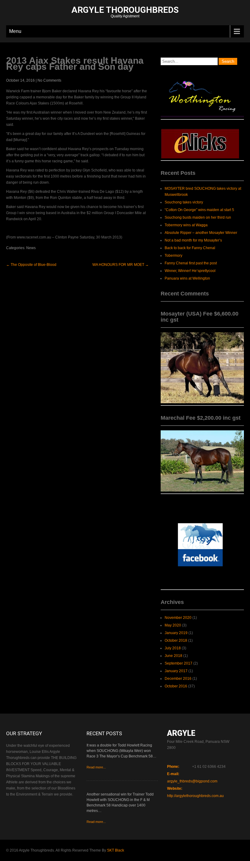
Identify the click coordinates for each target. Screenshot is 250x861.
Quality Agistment (125, 12)
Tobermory (173, 255)
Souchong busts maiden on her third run (198, 217)
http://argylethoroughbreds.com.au (195, 796)
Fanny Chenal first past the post (191, 263)
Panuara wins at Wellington (187, 278)
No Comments (49, 80)
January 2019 (176, 633)
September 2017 (178, 663)
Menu (15, 31)
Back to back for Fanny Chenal (190, 248)
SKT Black (115, 850)
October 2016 (176, 686)
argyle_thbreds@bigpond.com (192, 781)
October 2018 (176, 640)
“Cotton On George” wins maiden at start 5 (199, 210)
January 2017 (176, 671)
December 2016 (178, 678)
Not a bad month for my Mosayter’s (193, 240)
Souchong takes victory (184, 202)
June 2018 (173, 656)
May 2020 (173, 625)
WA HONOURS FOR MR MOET (120, 265)
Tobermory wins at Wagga (186, 225)
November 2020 (178, 618)
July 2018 (173, 648)
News (31, 248)
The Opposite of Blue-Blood (31, 265)
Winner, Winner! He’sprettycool (190, 271)
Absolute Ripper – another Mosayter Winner (201, 233)
